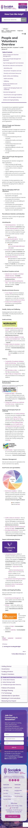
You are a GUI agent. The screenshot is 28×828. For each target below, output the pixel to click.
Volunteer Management (9, 92)
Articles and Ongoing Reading (11, 100)
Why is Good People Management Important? (12, 59)
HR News (7, 605)
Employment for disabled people (13, 301)
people (4, 638)
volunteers (4, 640)
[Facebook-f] (12, 780)
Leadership (13, 630)
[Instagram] (15, 780)
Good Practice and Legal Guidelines (13, 94)
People (12, 626)
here (15, 237)
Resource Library (21, 300)
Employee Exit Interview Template (13, 277)
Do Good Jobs (8, 249)
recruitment (18, 638)
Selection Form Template (11, 274)
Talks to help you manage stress (13, 374)
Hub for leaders (8, 450)
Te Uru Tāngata (9, 293)
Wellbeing (6, 81)
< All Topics (5, 29)
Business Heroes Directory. (11, 257)
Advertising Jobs (8, 68)
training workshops (20, 413)
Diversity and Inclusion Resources (12, 73)
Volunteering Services (10, 225)
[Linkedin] (18, 780)
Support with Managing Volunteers (13, 97)
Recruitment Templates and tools (12, 71)
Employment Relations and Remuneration (10, 84)
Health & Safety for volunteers (12, 344)
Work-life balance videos (11, 370)
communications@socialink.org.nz (16, 246)
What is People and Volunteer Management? (11, 55)
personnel (10, 638)
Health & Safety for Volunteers (12, 518)
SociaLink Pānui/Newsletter (11, 239)
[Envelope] (10, 780)
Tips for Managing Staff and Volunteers (13, 63)
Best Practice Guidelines (11, 491)
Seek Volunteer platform (13, 228)
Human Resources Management (13, 598)
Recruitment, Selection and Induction (13, 65)
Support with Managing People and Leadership (13, 88)
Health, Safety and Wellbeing (10, 76)
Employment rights (9, 393)
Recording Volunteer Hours (11, 530)
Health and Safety (8, 78)
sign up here (16, 419)
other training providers (17, 422)
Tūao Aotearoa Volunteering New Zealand (15, 579)
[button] (26, 10)
